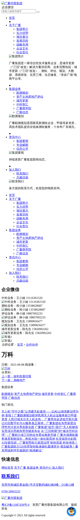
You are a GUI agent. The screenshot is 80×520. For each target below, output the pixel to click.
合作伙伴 (32, 344)
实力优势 (22, 32)
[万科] (5, 368)
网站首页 (7, 467)
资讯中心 (15, 137)
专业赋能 (22, 144)
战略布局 (22, 44)
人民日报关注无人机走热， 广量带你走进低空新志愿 (42, 419)
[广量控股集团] (11, 3)
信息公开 (22, 148)
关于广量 (15, 25)
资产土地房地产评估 (29, 96)
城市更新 (22, 100)
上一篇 (16, 376)
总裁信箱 (22, 177)
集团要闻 (22, 141)
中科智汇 (22, 104)
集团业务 (15, 88)
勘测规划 (22, 92)
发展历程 (22, 40)
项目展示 (22, 36)
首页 (12, 17)
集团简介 (22, 29)
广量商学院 (23, 108)
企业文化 (22, 48)
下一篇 (13, 380)
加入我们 (15, 169)
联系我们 (22, 173)
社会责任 (22, 52)
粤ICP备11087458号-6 (15, 504)
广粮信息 (22, 112)
